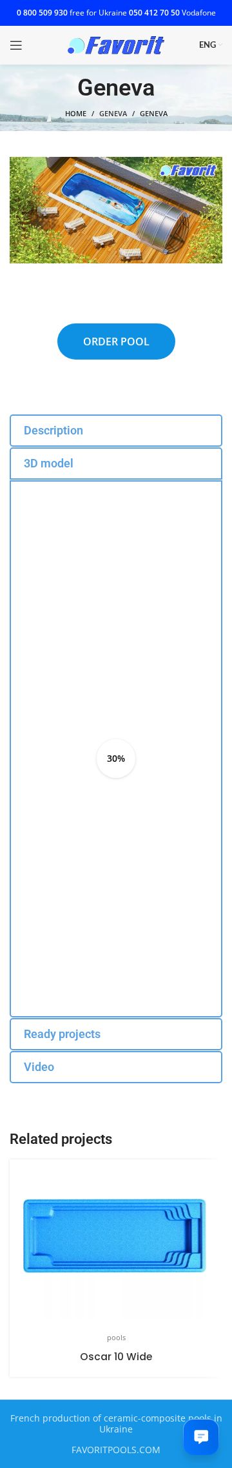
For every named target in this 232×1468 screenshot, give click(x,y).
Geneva (113, 113)
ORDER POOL (116, 341)
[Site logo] (116, 44)
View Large (211, 1170)
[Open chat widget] (201, 1437)
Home (75, 113)
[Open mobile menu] (16, 45)
